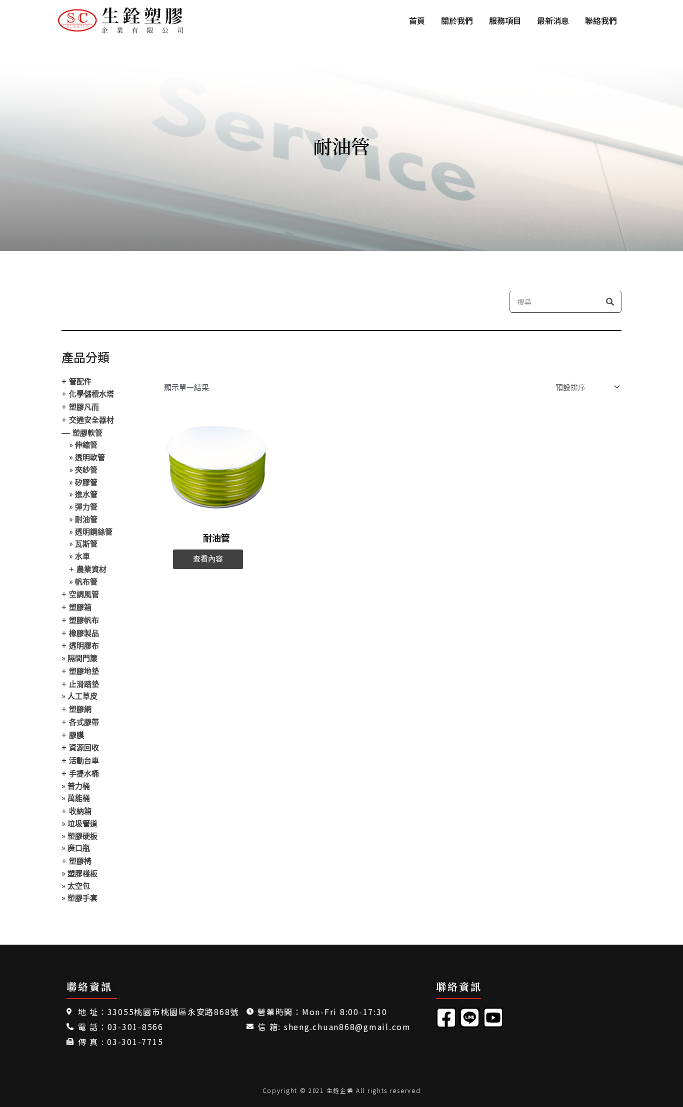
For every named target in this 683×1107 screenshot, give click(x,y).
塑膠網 (80, 709)
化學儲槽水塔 (91, 394)
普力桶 (79, 786)
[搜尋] (610, 301)
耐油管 (86, 519)
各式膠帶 (84, 722)
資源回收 (84, 747)
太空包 (79, 886)
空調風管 (84, 594)
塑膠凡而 (84, 407)
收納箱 (80, 811)
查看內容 (208, 558)
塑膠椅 (80, 861)
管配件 (80, 381)
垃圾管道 (83, 823)
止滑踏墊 (84, 684)
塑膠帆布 (84, 620)
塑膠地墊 (84, 671)
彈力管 (86, 507)
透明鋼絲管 (93, 532)
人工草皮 (83, 696)
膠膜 (76, 735)
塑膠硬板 (83, 836)
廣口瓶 (79, 848)
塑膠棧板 (83, 873)
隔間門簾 (83, 658)
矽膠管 (86, 482)
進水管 (86, 494)
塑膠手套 (83, 898)
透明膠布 (84, 645)
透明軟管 (90, 457)
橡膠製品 (84, 633)
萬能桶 (79, 798)
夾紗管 (86, 470)
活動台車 (84, 760)
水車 (82, 556)
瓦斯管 (86, 544)
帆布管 (86, 581)
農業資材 (91, 569)
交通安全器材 (91, 420)
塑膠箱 (80, 607)
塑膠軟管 (87, 433)
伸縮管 (86, 445)
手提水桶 (84, 773)
